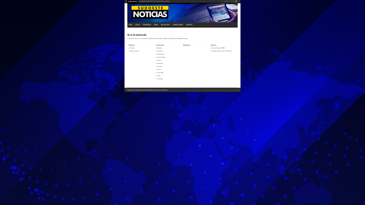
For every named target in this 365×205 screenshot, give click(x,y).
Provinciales (147, 25)
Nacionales (160, 63)
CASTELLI (142, 1)
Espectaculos (160, 54)
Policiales (159, 66)
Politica (159, 69)
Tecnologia (160, 79)
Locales (137, 25)
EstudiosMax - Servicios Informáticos (157, 90)
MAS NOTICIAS (165, 25)
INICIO (130, 25)
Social (156, 25)
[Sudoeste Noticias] (148, 17)
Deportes (159, 48)
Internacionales (161, 57)
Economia (159, 51)
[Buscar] (236, 1)
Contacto (189, 25)
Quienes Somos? (178, 25)
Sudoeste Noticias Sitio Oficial (219, 51)
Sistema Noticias (216, 48)
